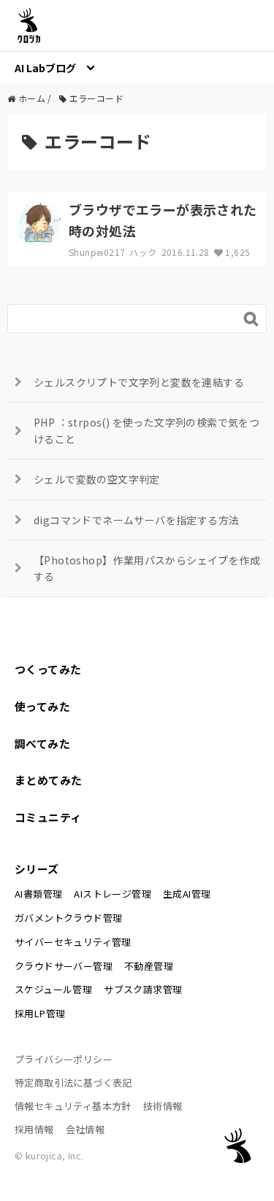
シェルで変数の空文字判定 (97, 479)
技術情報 (163, 1106)
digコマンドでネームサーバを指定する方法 (136, 520)
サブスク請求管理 (143, 989)
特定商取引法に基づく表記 (73, 1082)
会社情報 (85, 1129)
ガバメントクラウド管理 (68, 918)
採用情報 (34, 1129)
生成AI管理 (186, 894)
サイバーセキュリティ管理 (73, 942)
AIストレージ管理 (112, 894)
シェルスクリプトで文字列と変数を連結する (139, 382)
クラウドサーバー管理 (64, 966)
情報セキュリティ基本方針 (73, 1106)
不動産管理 (148, 966)
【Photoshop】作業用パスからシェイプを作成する (147, 568)
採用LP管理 (40, 1013)
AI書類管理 (38, 894)
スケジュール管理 (53, 989)
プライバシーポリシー (64, 1059)
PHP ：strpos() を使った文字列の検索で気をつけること (146, 430)
